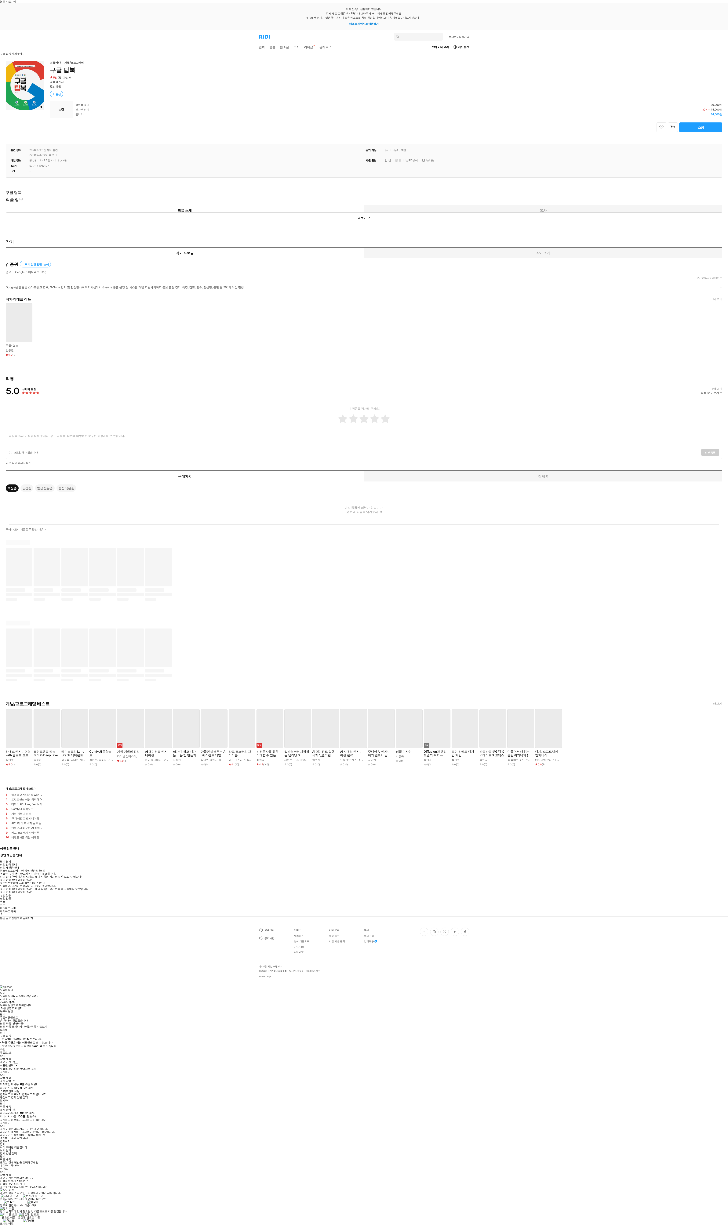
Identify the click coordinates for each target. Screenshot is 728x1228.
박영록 (400, 756)
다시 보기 (19, 1183)
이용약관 (263, 971)
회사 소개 (369, 935)
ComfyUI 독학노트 (100, 753)
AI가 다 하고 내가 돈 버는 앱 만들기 (184, 753)
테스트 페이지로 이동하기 (364, 23)
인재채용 (369, 941)
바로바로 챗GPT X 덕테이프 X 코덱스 (491, 753)
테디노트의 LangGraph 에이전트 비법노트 (72, 753)
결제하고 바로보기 (10, 1094)
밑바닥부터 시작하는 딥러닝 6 (296, 753)
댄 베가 (557, 759)
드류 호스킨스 (348, 759)
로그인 (459, 36)
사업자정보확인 (313, 971)
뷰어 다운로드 (301, 941)
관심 (58, 94)
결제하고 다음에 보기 (34, 1094)
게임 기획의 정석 (128, 751)
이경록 (65, 759)
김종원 (54, 81)
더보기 (717, 299)
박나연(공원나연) (211, 759)
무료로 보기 (6, 1068)
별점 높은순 (45, 488)
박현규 (483, 759)
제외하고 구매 (8, 908)
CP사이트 (299, 946)
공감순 (26, 488)
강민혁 (167, 759)
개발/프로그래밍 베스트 (20, 788)
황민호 (10, 759)
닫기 (8, 1150)
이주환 (316, 759)
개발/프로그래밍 (74, 62)
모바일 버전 (6, 1223)
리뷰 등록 (710, 452)
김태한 (75, 759)
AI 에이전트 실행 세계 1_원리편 (323, 753)
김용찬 (38, 759)
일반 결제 (22, 1097)
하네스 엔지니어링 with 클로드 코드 (18, 753)
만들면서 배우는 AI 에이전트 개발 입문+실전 (213, 753)
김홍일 (103, 759)
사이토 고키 (291, 759)
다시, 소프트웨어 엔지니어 (546, 753)
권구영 (112, 759)
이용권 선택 (6, 1065)
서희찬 (177, 759)
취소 (2, 901)
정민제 (428, 759)
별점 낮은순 (66, 488)
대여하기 (5, 1165)
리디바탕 (299, 951)
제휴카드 (299, 935)
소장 (700, 127)
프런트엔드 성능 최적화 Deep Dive (46, 753)
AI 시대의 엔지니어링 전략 (351, 753)
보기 (2, 1150)
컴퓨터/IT (55, 62)
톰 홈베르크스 (515, 759)
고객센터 (269, 929)
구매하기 (16, 1165)
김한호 (93, 759)
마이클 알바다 (153, 759)
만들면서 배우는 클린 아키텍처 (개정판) (519, 753)
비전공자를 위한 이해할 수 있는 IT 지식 (268, 753)
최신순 (12, 488)
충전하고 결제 (8, 1097)
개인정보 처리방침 (278, 971)
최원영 (260, 759)
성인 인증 (5, 895)
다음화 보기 (6, 1183)
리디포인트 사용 (10, 1091)
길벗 (52, 86)
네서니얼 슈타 (543, 759)
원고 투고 (334, 935)
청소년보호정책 (296, 971)
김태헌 (372, 759)
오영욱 (142, 756)
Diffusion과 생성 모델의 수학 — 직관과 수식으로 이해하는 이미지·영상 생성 (435, 753)
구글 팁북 (12, 345)
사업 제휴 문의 (337, 941)
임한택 (84, 759)
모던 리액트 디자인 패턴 (463, 753)
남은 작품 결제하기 (11, 1026)
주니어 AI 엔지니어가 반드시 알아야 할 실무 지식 (379, 753)
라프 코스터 (235, 759)
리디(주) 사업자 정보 (269, 966)
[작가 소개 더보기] (364, 289)
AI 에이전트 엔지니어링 (156, 753)
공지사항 (269, 938)
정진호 (456, 759)
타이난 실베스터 (126, 756)
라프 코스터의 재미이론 (240, 753)
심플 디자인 (404, 751)
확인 (2, 1049)
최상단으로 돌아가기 (21, 918)
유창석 (248, 759)
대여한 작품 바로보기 (35, 1026)
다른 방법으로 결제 (12, 1008)
